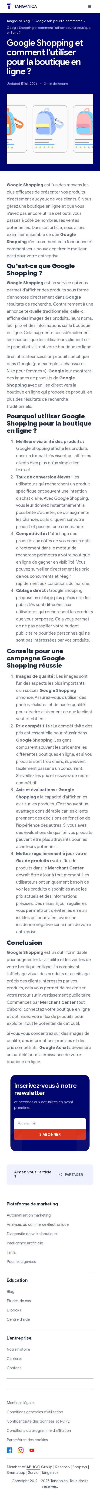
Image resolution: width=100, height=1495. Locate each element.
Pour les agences (21, 1261)
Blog (10, 1291)
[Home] (22, 6)
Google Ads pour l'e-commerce (58, 21)
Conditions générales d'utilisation (35, 1412)
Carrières (15, 1358)
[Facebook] (9, 1450)
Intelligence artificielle (25, 1243)
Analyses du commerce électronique (38, 1224)
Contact (14, 1368)
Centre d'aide (18, 1319)
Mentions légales (21, 1403)
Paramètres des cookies (27, 1440)
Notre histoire (18, 1349)
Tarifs (11, 1252)
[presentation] (89, 6)
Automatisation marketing (29, 1215)
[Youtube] (32, 1450)
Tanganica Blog (18, 21)
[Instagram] (20, 1450)
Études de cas (19, 1301)
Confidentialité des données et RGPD (38, 1421)
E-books (14, 1310)
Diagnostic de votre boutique (32, 1234)
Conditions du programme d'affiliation (39, 1430)
